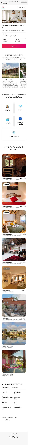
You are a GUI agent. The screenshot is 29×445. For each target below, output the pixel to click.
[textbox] (8, 41)
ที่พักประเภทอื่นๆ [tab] (6, 387)
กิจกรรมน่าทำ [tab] (15, 387)
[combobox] (14, 36)
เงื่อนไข (18, 437)
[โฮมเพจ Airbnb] (3, 7)
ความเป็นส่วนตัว (11, 437)
